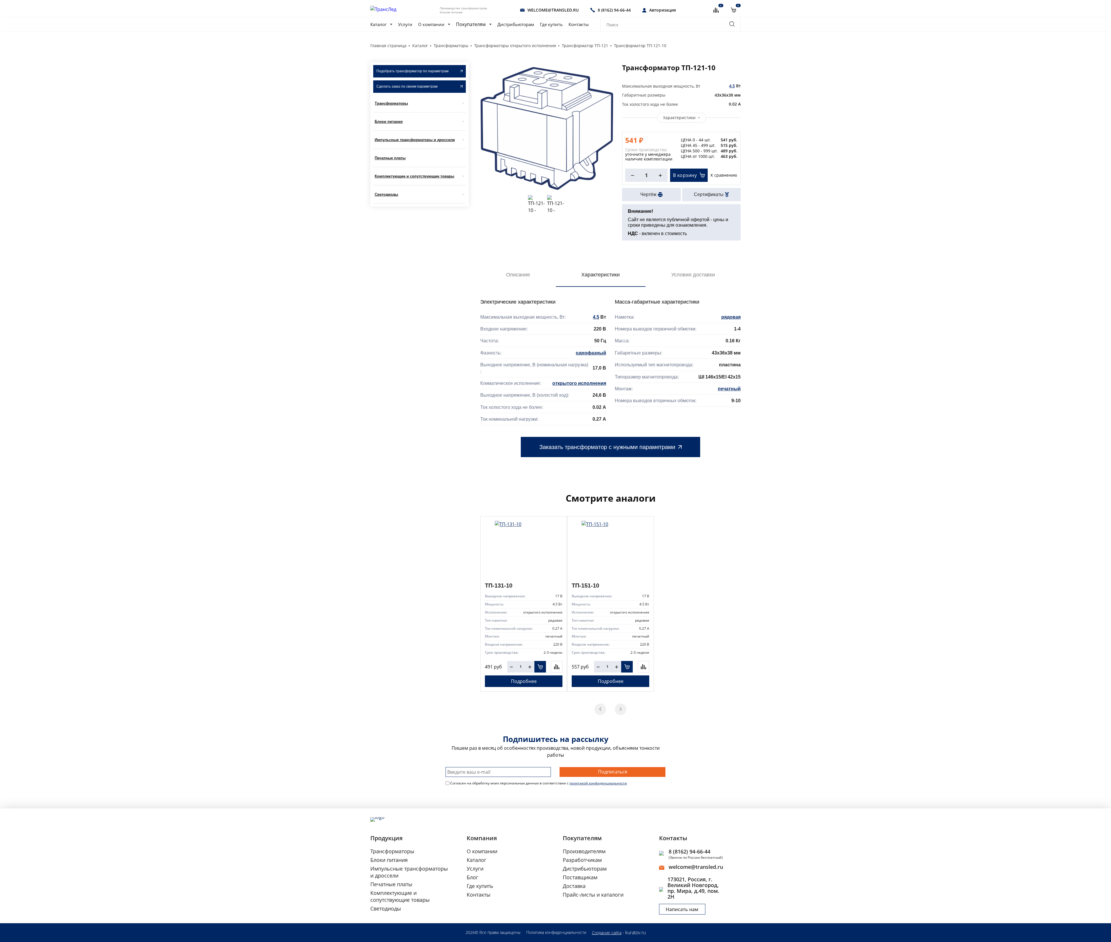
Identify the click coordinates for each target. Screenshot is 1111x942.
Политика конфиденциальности (556, 932)
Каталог (378, 24)
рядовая (731, 317)
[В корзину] (540, 667)
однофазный (591, 352)
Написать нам (682, 909)
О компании (431, 24)
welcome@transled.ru (696, 866)
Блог (472, 877)
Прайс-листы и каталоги (593, 894)
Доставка (574, 885)
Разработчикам (582, 859)
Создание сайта (606, 932)
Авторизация (662, 10)
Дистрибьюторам (515, 24)
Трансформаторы (391, 103)
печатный (729, 388)
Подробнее (524, 681)
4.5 (732, 85)
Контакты (579, 24)
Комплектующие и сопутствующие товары (414, 176)
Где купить (551, 24)
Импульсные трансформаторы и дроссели (415, 140)
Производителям (584, 851)
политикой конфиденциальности (598, 783)
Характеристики (679, 117)
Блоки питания (389, 121)
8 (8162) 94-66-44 (689, 851)
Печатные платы (390, 158)
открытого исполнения (579, 383)
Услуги (405, 24)
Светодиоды (386, 194)
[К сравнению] (556, 667)
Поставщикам (580, 877)
